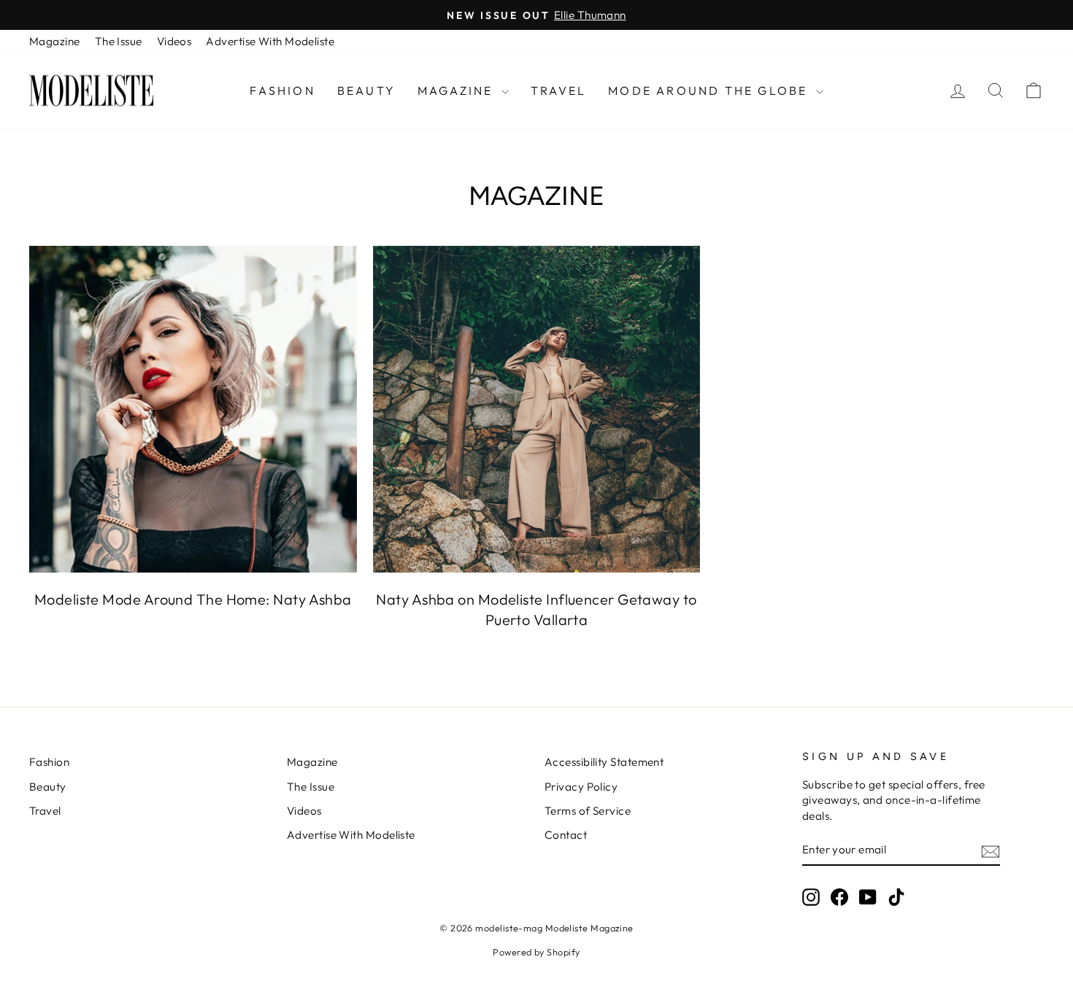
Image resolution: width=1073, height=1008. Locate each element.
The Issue (118, 41)
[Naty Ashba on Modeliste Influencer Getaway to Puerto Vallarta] (537, 409)
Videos (174, 41)
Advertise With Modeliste (270, 41)
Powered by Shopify (536, 952)
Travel (558, 90)
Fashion (282, 90)
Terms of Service (588, 811)
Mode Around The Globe (710, 90)
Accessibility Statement (604, 762)
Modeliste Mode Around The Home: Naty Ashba (193, 599)
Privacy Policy (581, 787)
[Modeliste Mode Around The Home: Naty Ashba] (193, 409)
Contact (566, 835)
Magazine (54, 41)
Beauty (366, 90)
